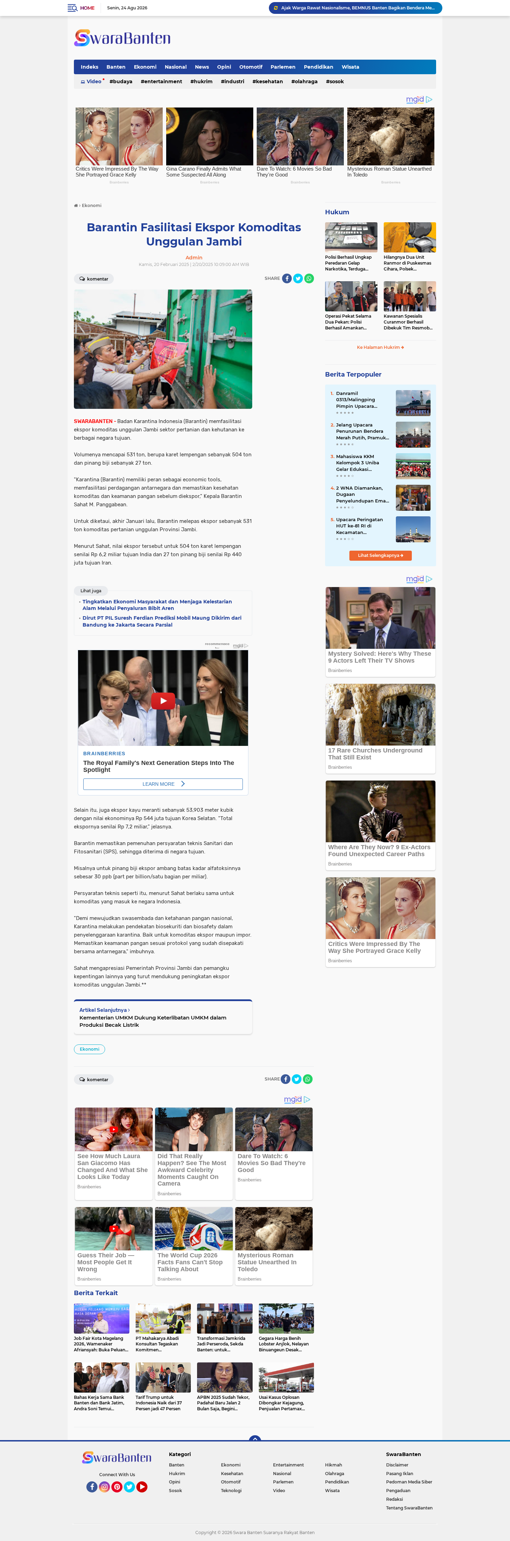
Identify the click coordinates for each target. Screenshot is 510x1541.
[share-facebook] (287, 278)
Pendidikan (318, 67)
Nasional (176, 67)
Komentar (97, 279)
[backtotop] (255, 1441)
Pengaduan (398, 1490)
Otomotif (250, 67)
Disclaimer (397, 1464)
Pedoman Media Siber (409, 1481)
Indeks (89, 67)
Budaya (123, 81)
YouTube (146, 1495)
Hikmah (333, 1464)
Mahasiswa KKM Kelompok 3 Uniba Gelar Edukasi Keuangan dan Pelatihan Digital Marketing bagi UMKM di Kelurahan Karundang (362, 463)
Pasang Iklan (399, 1473)
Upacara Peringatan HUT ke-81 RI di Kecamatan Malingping (359, 526)
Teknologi (231, 1490)
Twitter (132, 1495)
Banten (116, 67)
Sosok (337, 81)
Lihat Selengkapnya (379, 555)
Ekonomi (145, 67)
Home (87, 8)
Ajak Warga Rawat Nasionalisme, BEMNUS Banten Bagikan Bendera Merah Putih (358, 7)
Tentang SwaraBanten (409, 1507)
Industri (234, 81)
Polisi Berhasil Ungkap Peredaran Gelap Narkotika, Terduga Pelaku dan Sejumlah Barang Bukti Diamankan (348, 263)
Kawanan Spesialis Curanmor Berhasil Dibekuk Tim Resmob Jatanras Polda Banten (407, 322)
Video (94, 81)
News (202, 67)
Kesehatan (269, 81)
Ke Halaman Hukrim (379, 347)
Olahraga (306, 81)
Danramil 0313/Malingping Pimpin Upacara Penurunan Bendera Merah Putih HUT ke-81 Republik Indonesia (363, 399)
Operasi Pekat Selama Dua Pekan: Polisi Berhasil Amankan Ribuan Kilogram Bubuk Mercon (350, 322)
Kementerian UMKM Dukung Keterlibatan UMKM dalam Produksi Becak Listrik (153, 1021)
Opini (224, 67)
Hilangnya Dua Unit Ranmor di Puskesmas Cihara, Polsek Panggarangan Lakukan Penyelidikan (409, 263)
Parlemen (283, 67)
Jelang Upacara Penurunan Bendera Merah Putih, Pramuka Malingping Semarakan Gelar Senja (363, 431)
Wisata (350, 67)
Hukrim (203, 81)
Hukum (337, 212)
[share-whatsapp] (309, 278)
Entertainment (163, 81)
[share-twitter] (298, 278)
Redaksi (394, 1499)
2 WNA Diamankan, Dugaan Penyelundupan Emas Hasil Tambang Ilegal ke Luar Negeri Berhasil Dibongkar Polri (362, 494)
